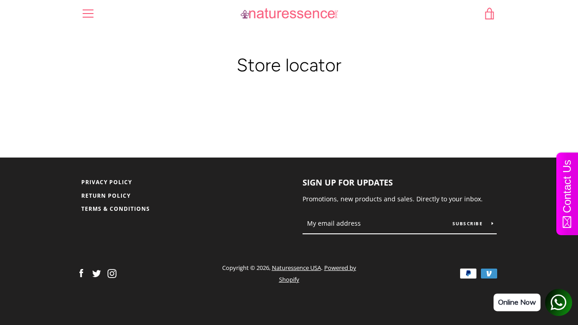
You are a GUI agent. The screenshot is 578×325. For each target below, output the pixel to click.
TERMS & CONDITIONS (115, 209)
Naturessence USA (296, 268)
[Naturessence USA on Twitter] (96, 273)
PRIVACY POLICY (106, 182)
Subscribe (468, 223)
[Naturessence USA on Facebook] (81, 273)
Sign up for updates (348, 182)
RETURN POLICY (106, 196)
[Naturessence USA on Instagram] (112, 273)
